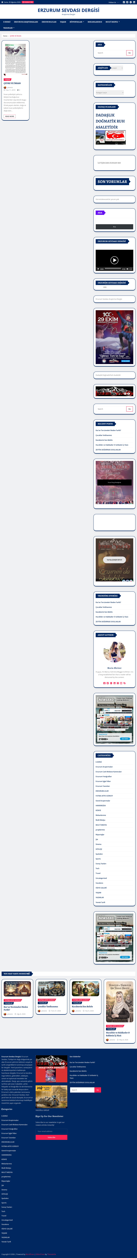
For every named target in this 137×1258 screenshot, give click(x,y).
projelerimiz (100, 830)
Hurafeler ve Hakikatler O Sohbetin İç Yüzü (112, 445)
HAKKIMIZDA (101, 805)
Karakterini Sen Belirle (104, 440)
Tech (97, 868)
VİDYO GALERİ (101, 888)
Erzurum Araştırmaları (26, 21)
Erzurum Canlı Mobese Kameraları (109, 772)
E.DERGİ (99, 762)
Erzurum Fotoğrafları (104, 776)
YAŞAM (63, 21)
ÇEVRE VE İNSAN (15, 36)
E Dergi (6, 21)
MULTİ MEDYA (101, 825)
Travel (98, 873)
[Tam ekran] (131, 269)
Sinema (98, 844)
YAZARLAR (8, 28)
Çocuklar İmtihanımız (104, 435)
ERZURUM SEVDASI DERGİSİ (68, 10)
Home (5, 36)
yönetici (10, 87)
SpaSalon (99, 854)
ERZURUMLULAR (102, 791)
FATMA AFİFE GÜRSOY (104, 796)
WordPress (30, 1254)
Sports (98, 859)
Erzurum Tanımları (103, 786)
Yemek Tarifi (100, 902)
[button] (114, 260)
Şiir (97, 839)
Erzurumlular (49, 21)
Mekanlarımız (95, 21)
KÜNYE (98, 810)
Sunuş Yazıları (101, 864)
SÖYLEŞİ (99, 849)
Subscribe (51, 1137)
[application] (114, 260)
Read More (9, 116)
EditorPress (40, 1254)
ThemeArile (51, 1254)
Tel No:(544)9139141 (114, 560)
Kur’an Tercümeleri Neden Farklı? (108, 430)
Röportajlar (76, 21)
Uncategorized (101, 878)
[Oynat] (98, 269)
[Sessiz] (127, 269)
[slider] (113, 268)
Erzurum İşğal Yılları (103, 781)
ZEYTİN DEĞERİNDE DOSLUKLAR (108, 450)
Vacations (99, 883)
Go (129, 53)
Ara (100, 212)
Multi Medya (112, 21)
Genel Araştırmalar (103, 801)
